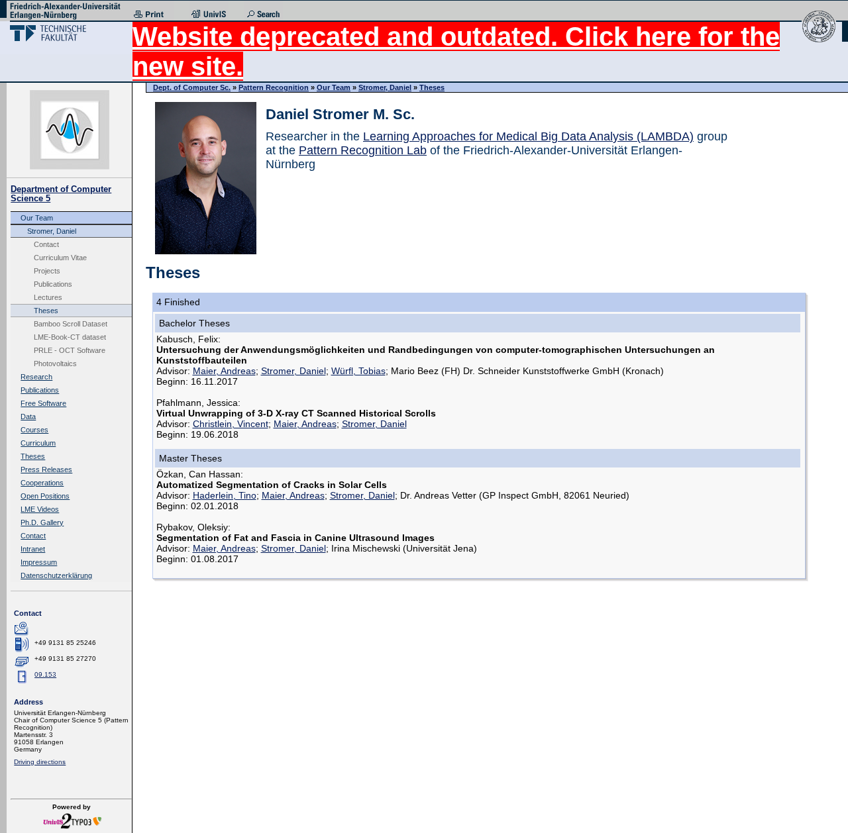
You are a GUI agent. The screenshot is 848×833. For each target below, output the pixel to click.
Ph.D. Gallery (42, 522)
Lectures (48, 297)
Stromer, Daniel (51, 231)
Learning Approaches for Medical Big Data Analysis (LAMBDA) (528, 136)
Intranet (33, 549)
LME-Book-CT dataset (70, 337)
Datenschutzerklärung (56, 575)
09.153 (45, 674)
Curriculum (38, 443)
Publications (53, 284)
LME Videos (40, 509)
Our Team (37, 218)
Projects (47, 271)
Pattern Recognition (273, 87)
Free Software (43, 403)
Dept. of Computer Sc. (192, 87)
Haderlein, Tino (224, 495)
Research (36, 377)
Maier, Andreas (224, 371)
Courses (34, 430)
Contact (46, 244)
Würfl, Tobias (358, 371)
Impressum (39, 562)
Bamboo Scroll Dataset (70, 324)
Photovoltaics (55, 364)
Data (28, 416)
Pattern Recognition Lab (363, 150)
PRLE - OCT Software (69, 350)
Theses (46, 311)
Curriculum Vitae (60, 258)
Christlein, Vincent (230, 423)
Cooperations (42, 483)
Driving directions (40, 761)
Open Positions (45, 496)
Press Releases (46, 469)
